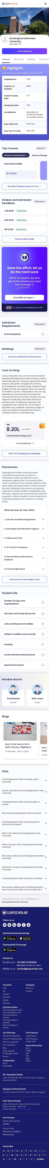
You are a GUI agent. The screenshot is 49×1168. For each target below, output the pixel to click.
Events (5, 1056)
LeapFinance (31, 1036)
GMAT (28, 1061)
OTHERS (40, 1159)
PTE (27, 1056)
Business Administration (15, 155)
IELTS (5, 1063)
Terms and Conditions (12, 1131)
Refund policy (8, 1134)
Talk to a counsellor (11, 1042)
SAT (27, 1053)
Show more (39, 201)
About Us (29, 988)
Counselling (7, 1066)
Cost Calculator (9, 1045)
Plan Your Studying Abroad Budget (24, 453)
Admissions (18, 59)
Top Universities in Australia (10, 1021)
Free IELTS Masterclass (12, 1039)
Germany (6, 1003)
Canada (6, 994)
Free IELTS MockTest (11, 1036)
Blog (4, 1048)
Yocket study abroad (11, 1121)
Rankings (31, 59)
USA (4, 988)
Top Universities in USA (12, 1010)
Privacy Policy (8, 1128)
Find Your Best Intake (24, 239)
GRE (27, 1058)
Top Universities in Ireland (10, 1026)
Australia (6, 997)
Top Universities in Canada (10, 1016)
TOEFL (28, 1051)
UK (4, 991)
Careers (29, 991)
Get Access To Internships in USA (24, 579)
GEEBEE (6, 1124)
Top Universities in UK (12, 1012)
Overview (6, 59)
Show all (40, 148)
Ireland (5, 1000)
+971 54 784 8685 (24, 1109)
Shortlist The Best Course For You (23, 186)
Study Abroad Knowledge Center (10, 1052)
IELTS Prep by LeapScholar (31, 1040)
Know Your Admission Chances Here (24, 356)
